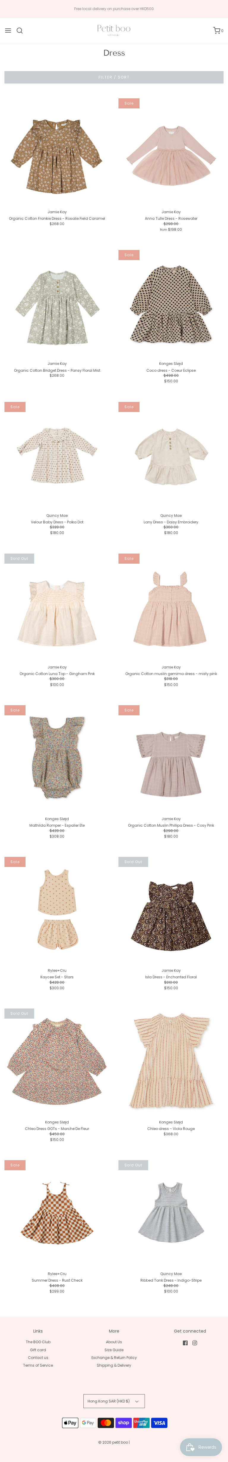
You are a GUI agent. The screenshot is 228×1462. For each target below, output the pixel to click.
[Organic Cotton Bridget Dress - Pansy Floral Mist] (57, 302)
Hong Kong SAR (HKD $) (109, 1401)
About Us (114, 1341)
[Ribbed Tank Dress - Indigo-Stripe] (171, 1212)
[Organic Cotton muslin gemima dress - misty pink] (171, 606)
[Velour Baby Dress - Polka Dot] (57, 454)
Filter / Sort (114, 77)
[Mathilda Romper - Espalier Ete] (57, 757)
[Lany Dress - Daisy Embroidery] (171, 454)
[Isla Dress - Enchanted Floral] (171, 909)
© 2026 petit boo (113, 1442)
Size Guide (114, 1349)
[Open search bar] (22, 31)
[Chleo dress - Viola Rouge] (171, 1061)
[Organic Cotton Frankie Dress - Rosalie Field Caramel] (57, 150)
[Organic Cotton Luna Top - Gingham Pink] (57, 606)
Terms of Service (38, 1365)
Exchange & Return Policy (114, 1357)
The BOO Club (38, 1341)
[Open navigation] (8, 31)
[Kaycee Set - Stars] (57, 909)
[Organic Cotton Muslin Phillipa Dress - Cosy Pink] (171, 757)
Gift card (38, 1349)
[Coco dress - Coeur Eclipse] (171, 302)
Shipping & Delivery (114, 1365)
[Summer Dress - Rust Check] (57, 1212)
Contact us (38, 1357)
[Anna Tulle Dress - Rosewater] (171, 150)
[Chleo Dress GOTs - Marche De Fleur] (57, 1061)
